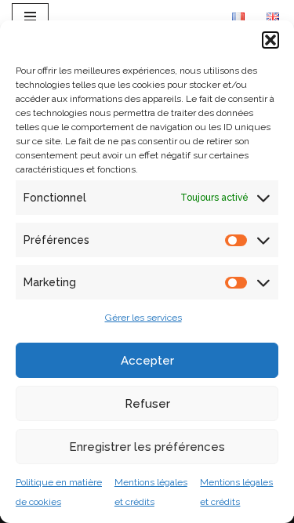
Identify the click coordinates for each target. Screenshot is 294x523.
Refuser (147, 404)
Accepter (147, 361)
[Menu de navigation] (30, 16)
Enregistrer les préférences (147, 447)
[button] (270, 40)
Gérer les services (143, 317)
